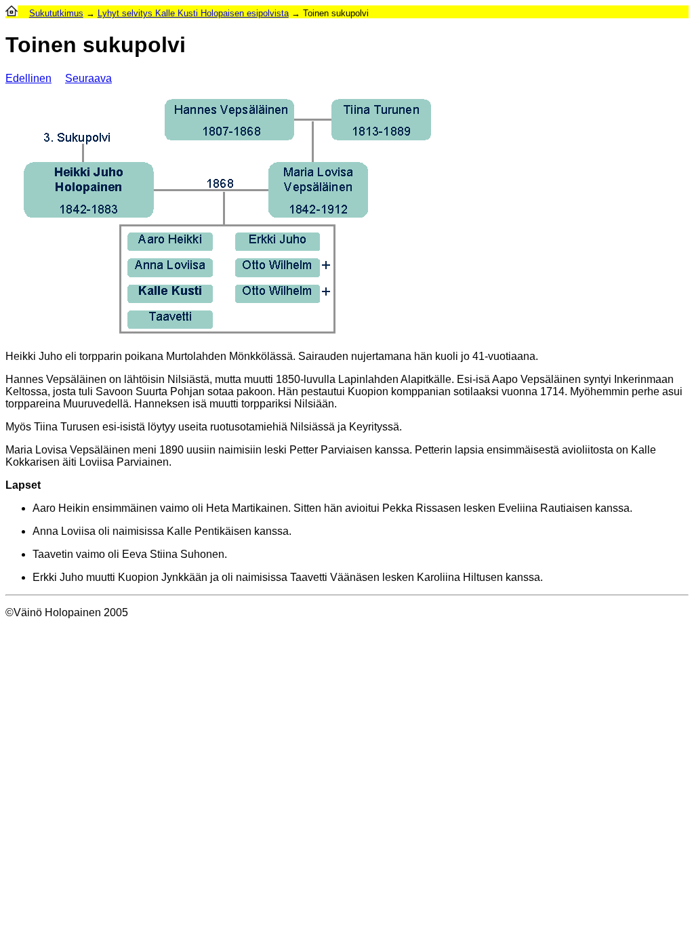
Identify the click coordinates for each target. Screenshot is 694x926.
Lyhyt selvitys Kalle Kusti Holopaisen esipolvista (193, 13)
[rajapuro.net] (11, 13)
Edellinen (28, 78)
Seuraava (88, 78)
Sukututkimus (56, 13)
